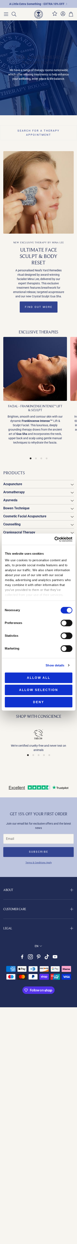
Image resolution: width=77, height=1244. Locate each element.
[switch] (66, 623)
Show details (55, 665)
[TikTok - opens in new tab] (46, 956)
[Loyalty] (54, 15)
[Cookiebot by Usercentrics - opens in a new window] (54, 539)
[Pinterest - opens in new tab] (38, 956)
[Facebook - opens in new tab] (22, 956)
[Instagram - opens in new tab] (30, 956)
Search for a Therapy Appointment (38, 132)
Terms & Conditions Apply (38, 862)
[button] (6, 14)
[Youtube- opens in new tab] (55, 956)
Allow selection (38, 690)
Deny (38, 702)
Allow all (38, 677)
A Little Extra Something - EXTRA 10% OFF (36, 3)
